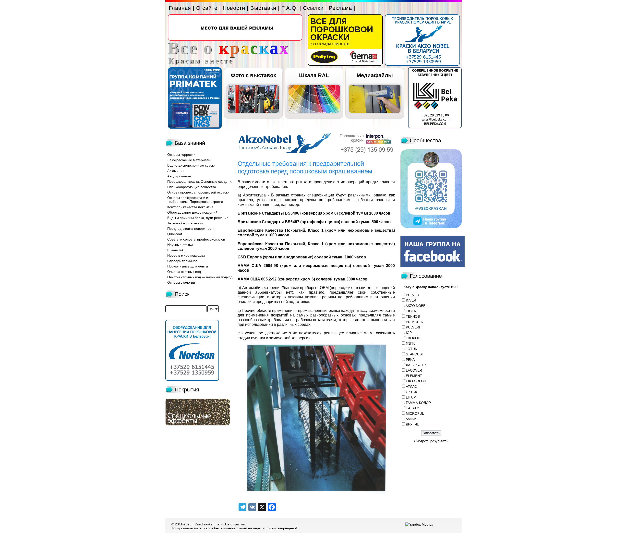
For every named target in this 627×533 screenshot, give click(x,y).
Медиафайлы (375, 75)
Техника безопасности (185, 223)
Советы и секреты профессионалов (196, 239)
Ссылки (313, 8)
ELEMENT (414, 376)
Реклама (340, 8)
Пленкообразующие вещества (191, 187)
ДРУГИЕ (412, 424)
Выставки (263, 8)
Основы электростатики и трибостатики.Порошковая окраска (195, 200)
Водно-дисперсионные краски (191, 165)
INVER (411, 300)
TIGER (411, 311)
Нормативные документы (187, 266)
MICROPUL (415, 413)
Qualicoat (174, 234)
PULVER (412, 295)
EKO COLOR (416, 381)
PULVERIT (414, 327)
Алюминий (175, 171)
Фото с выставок (253, 75)
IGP (409, 333)
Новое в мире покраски (186, 255)
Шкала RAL (314, 75)
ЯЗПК (410, 343)
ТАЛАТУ (412, 408)
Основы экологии (181, 282)
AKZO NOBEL (416, 306)
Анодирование (179, 176)
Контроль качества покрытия (190, 207)
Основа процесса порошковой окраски (198, 192)
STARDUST (415, 354)
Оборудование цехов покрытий (192, 212)
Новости (234, 8)
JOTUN (411, 349)
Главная (180, 8)
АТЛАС (411, 386)
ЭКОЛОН (413, 338)
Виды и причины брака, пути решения (198, 218)
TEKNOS (413, 316)
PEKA (410, 360)
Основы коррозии (181, 155)
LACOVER (414, 370)
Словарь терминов (182, 261)
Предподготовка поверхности (191, 228)
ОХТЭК (411, 392)
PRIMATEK (414, 322)
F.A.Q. (289, 8)
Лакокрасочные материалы (189, 160)
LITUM (411, 397)
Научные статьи (180, 245)
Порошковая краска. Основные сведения (200, 181)
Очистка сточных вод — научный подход (199, 277)
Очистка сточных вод (184, 272)
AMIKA (411, 419)
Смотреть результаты (431, 441)
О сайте (206, 8)
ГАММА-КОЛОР (418, 403)
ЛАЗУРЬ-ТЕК (416, 365)
